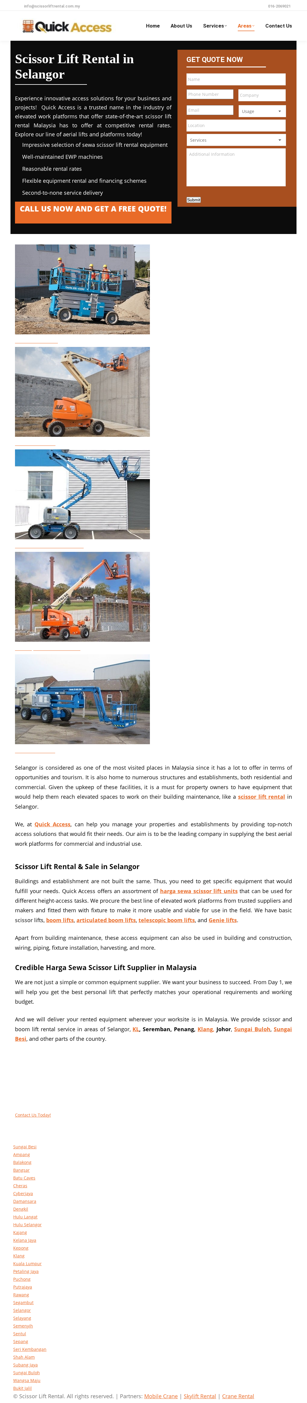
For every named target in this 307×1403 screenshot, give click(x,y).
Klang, (206, 1029)
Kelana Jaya (24, 1240)
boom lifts (60, 920)
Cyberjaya (23, 1193)
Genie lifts (223, 920)
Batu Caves (24, 1178)
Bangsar (21, 1170)
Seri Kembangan (29, 1349)
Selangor (22, 1310)
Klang (19, 1256)
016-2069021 (279, 6)
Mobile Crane (161, 1396)
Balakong (22, 1162)
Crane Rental (238, 1396)
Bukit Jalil (22, 1388)
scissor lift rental (261, 796)
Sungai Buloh (26, 1372)
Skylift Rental (200, 1396)
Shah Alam (24, 1357)
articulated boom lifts (106, 920)
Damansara (24, 1201)
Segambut (23, 1302)
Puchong (22, 1279)
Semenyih (23, 1326)
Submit (193, 199)
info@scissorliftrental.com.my (52, 6)
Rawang (21, 1295)
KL (136, 1029)
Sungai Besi (25, 1147)
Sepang (20, 1341)
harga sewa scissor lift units (199, 891)
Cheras (20, 1185)
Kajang (20, 1232)
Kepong (20, 1248)
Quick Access (52, 824)
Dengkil (20, 1209)
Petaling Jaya (26, 1271)
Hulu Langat (25, 1217)
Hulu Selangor (27, 1224)
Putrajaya (22, 1287)
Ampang (21, 1154)
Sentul (19, 1333)
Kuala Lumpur (27, 1263)
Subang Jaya (25, 1365)
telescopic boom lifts (167, 920)
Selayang (22, 1318)
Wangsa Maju (26, 1380)
